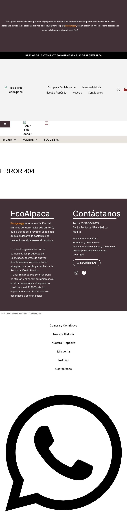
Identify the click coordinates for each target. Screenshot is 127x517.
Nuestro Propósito (56, 92)
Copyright (78, 254)
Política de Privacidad (85, 238)
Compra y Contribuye (60, 87)
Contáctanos (95, 92)
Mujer (7, 139)
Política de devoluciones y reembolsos (94, 246)
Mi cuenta (63, 351)
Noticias (77, 92)
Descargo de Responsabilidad (89, 250)
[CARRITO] (125, 89)
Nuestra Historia (91, 87)
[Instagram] (76, 272)
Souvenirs (51, 139)
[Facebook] (84, 272)
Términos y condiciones (86, 242)
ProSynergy (70, 25)
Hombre (28, 139)
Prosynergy (17, 223)
